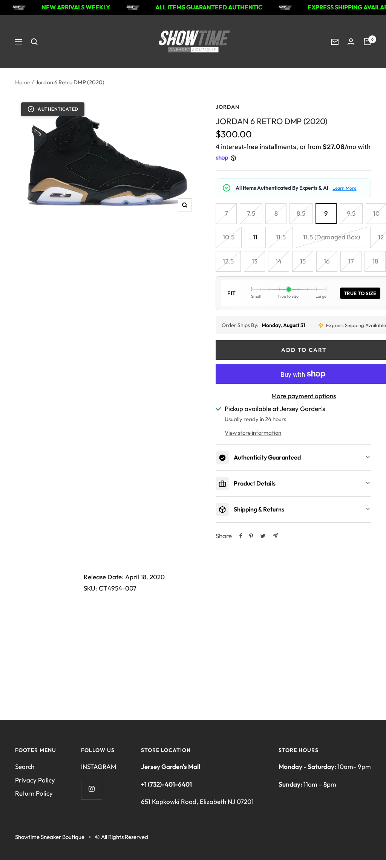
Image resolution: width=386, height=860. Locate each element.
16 (327, 261)
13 (254, 261)
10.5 (228, 237)
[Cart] (367, 41)
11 (255, 237)
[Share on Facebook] (240, 536)
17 (351, 261)
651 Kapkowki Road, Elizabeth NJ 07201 (197, 801)
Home (22, 82)
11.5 (281, 237)
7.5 (251, 213)
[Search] (34, 41)
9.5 (351, 213)
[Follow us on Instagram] (91, 789)
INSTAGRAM (98, 766)
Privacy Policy (35, 780)
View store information (253, 432)
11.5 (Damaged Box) (331, 237)
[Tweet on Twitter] (263, 536)
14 (279, 261)
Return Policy (34, 793)
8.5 (301, 213)
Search (24, 766)
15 (303, 261)
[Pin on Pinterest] (251, 536)
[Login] (351, 41)
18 (375, 261)
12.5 (228, 261)
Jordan (227, 107)
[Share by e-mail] (275, 535)
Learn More (344, 188)
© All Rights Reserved (121, 836)
